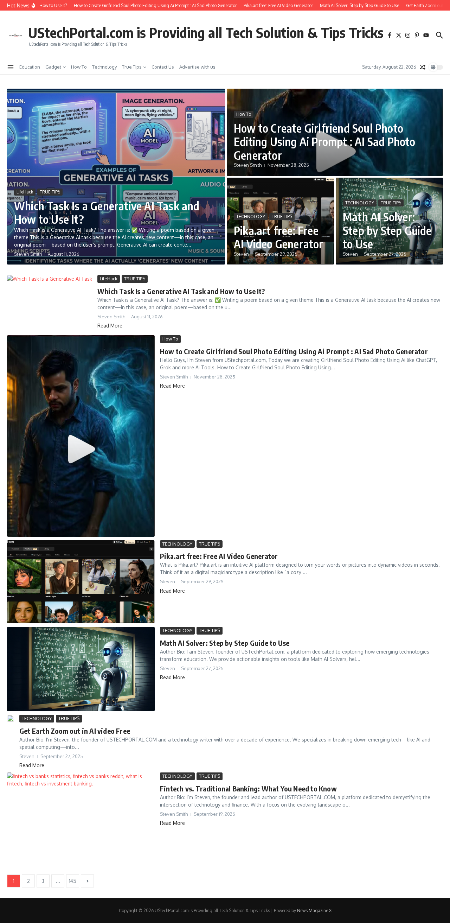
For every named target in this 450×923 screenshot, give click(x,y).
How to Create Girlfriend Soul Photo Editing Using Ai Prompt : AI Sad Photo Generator (325, 141)
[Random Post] (422, 67)
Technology (104, 67)
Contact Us (163, 67)
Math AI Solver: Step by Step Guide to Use (387, 230)
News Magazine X (314, 910)
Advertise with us (197, 67)
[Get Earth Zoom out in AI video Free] (10, 718)
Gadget (53, 67)
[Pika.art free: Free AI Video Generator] (81, 582)
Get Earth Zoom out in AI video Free (74, 730)
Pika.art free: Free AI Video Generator (278, 237)
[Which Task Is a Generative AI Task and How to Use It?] (49, 303)
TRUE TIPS (50, 192)
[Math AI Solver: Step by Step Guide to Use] (81, 669)
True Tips (132, 67)
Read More (109, 326)
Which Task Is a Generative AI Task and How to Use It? (107, 212)
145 (72, 881)
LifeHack (25, 192)
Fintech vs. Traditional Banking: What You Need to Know (248, 788)
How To (79, 67)
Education (29, 67)
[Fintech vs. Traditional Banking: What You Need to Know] (81, 821)
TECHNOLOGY (250, 216)
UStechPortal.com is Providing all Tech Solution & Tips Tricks (206, 32)
